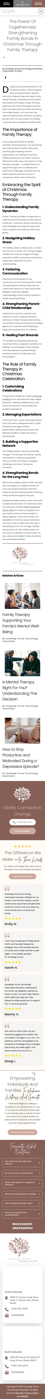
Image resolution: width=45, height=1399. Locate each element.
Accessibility (22, 1396)
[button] (41, 11)
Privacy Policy (31, 1393)
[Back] (4, 57)
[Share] (6, 77)
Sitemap (19, 1393)
